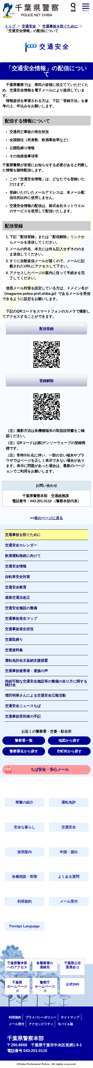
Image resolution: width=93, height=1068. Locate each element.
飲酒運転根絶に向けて (23, 556)
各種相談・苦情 (24, 876)
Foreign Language (24, 926)
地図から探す (69, 740)
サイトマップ (70, 1017)
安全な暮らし (24, 827)
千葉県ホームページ (17, 984)
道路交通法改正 (17, 597)
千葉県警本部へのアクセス (17, 965)
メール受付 (69, 901)
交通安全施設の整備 (21, 608)
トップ (10, 26)
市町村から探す (69, 751)
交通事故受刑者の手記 (23, 716)
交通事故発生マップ (21, 618)
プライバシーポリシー (41, 1017)
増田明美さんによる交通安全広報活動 (35, 695)
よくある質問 (68, 876)
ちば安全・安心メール (50, 769)
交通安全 (29, 26)
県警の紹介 (24, 802)
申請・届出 (69, 852)
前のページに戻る (48, 518)
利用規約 (24, 901)
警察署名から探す (24, 751)
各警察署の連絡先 (44, 965)
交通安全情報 (15, 566)
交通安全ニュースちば (23, 706)
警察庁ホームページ (45, 984)
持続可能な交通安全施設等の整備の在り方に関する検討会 (46, 683)
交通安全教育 (15, 587)
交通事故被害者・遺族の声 (26, 671)
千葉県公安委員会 (72, 965)
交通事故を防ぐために (60, 26)
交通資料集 (14, 650)
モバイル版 (65, 1024)
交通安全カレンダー (21, 545)
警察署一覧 (24, 740)
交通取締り (14, 639)
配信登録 (46, 329)
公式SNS (72, 984)
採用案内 (24, 852)
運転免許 (69, 802)
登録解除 (46, 381)
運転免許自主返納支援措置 (26, 660)
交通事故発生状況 (19, 629)
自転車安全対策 (17, 577)
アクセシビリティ (41, 1024)
